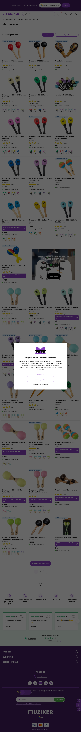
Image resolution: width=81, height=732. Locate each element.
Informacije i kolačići (40, 384)
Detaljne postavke (40, 380)
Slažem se (40, 375)
